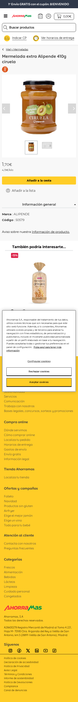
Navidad (10, 501)
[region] (39, 351)
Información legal (16, 459)
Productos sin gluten (18, 506)
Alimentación (13, 572)
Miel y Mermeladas (17, 49)
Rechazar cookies (39, 371)
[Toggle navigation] (5, 16)
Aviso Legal (10, 670)
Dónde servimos (15, 430)
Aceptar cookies (39, 382)
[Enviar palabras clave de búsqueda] (5, 27)
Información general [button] (39, 204)
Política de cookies (15, 658)
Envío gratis (12, 454)
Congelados (12, 596)
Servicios (10, 396)
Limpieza (10, 586)
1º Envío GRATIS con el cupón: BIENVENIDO (38, 4)
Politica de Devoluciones (18, 682)
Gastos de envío (15, 449)
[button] (48, 15)
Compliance (11, 686)
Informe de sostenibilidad (19, 678)
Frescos (9, 567)
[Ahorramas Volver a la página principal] (24, 16)
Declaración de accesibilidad (21, 662)
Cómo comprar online (19, 435)
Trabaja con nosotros (19, 406)
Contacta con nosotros (20, 543)
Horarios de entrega (18, 444)
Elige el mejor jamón (18, 515)
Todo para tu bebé (17, 525)
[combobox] (39, 27)
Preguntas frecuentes (19, 548)
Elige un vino (13, 520)
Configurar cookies (39, 361)
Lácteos (9, 582)
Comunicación (14, 401)
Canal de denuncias (15, 690)
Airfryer (9, 511)
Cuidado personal (17, 591)
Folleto (8, 496)
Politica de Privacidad (16, 666)
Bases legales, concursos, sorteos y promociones (38, 411)
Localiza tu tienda (16, 477)
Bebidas (10, 577)
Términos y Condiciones (18, 674)
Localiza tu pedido (17, 440)
